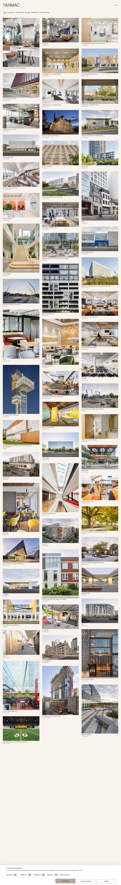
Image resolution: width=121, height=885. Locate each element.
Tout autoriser (65, 881)
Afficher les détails (64, 874)
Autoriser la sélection (86, 881)
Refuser (106, 881)
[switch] (29, 875)
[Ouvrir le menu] (116, 5)
